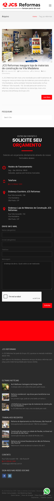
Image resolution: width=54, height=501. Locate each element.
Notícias (37, 71)
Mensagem (6, 259)
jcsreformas (25, 71)
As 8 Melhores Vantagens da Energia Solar (26, 384)
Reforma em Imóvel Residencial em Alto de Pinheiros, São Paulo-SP (30, 442)
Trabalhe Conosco (46, 497)
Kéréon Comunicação (9, 493)
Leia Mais (46, 97)
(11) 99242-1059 (16, 184)
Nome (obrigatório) (8, 230)
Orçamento (35, 497)
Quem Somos (15, 495)
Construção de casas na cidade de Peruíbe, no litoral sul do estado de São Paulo (31, 432)
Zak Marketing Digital (24, 493)
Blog (49, 495)
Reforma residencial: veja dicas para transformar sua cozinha (30, 395)
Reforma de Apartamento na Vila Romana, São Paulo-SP (31, 421)
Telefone (5, 250)
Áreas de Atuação (27, 495)
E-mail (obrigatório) (9, 240)
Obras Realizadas (40, 495)
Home (35, 16)
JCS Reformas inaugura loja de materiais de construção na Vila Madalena (25, 67)
